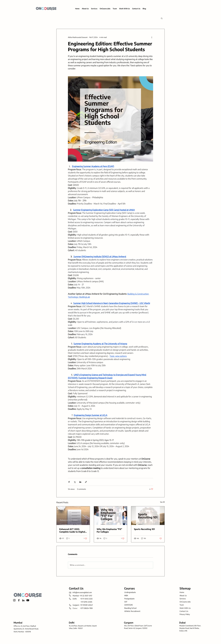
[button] (162, 18)
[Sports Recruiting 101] (147, 515)
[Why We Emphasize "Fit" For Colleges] (110, 515)
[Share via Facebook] (69, 482)
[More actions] (151, 37)
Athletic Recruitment (132, 611)
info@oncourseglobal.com (82, 592)
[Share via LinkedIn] (80, 482)
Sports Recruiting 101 (144, 529)
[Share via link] (86, 482)
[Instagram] (14, 600)
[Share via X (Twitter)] (75, 482)
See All (162, 502)
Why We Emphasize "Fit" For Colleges (109, 530)
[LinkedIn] (23, 600)
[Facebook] (18, 600)
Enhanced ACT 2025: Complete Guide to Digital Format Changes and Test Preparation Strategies (72, 530)
